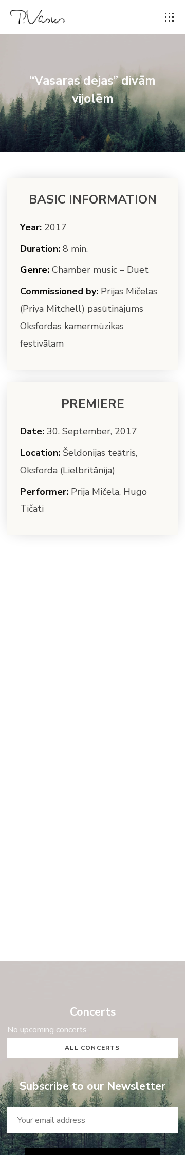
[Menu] (169, 17)
